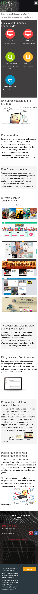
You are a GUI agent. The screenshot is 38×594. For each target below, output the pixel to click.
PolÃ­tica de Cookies (8, 589)
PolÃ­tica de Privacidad (8, 588)
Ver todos (4, 202)
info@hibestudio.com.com (8, 533)
